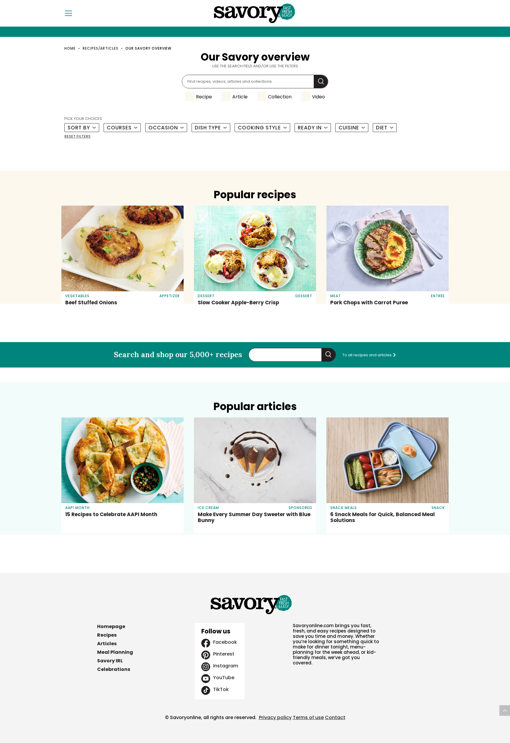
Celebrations (113, 669)
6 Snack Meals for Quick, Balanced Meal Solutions (382, 517)
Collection (280, 96)
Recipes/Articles (100, 48)
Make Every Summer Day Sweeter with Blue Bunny (254, 517)
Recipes (107, 635)
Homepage (111, 626)
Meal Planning (115, 652)
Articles (107, 643)
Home (70, 48)
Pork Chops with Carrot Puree (369, 302)
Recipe (204, 96)
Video (318, 96)
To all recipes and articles (367, 355)
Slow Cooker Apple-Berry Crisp (238, 302)
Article (240, 96)
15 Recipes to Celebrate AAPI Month (111, 514)
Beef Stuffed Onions (91, 302)
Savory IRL (110, 660)
